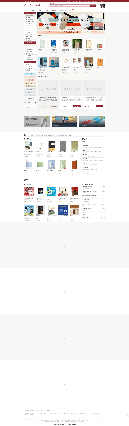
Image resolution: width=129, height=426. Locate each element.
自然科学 (27, 36)
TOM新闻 (32, 413)
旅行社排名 (52, 413)
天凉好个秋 (38, 215)
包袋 (29, 66)
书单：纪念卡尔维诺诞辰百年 (98, 22)
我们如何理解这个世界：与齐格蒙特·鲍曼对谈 (54, 50)
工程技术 (27, 34)
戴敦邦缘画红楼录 (100, 49)
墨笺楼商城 (85, 145)
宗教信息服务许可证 (84, 420)
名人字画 (31, 44)
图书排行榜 (27, 413)
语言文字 (32, 21)
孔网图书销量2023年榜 (98, 24)
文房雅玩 (32, 53)
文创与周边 (28, 62)
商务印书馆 (37, 135)
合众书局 (85, 150)
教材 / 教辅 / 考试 (29, 38)
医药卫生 (31, 36)
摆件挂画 (30, 68)
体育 (31, 32)
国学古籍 (27, 19)
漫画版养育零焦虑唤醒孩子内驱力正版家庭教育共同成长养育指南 (65, 50)
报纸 (29, 17)
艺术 (31, 23)
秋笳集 (59, 170)
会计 (89, 413)
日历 (26, 66)
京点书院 (97, 413)
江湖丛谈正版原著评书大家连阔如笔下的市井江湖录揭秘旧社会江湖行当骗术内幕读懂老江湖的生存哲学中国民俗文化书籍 (62, 197)
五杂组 (25, 170)
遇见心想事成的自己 (87, 212)
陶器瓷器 (27, 57)
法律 (29, 25)
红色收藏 (27, 59)
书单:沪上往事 (96, 13)
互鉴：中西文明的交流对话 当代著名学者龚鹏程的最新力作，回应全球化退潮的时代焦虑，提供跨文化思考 (74, 197)
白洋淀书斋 (85, 167)
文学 (29, 21)
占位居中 (32, 5)
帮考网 (61, 413)
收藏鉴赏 (31, 19)
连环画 (27, 49)
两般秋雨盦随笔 (38, 170)
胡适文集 (70, 135)
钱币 (31, 51)
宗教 (31, 27)
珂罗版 (42, 135)
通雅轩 (84, 141)
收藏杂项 (31, 59)
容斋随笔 (37, 151)
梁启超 (45, 135)
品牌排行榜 (46, 413)
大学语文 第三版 (86, 217)
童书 (26, 32)
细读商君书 (53, 67)
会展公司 (85, 413)
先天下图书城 (86, 172)
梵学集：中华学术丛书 (62, 151)
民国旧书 (31, 15)
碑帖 (26, 53)
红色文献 (27, 40)
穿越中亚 (71, 215)
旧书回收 (26, 414)
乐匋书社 (85, 158)
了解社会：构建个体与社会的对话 (77, 50)
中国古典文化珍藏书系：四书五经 (90, 191)
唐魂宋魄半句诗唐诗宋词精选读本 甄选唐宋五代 (88, 68)
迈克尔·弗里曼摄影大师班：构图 (90, 195)
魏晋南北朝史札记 (89, 49)
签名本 (31, 40)
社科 (29, 30)
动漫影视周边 (28, 70)
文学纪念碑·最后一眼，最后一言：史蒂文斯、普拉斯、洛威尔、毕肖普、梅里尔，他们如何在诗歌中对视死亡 (42, 68)
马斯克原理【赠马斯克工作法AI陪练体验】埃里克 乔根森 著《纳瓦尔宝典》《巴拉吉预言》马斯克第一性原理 (28, 197)
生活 (29, 32)
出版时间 (48, 410)
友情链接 (27, 410)
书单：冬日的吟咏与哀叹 (98, 26)
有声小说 (36, 413)
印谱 (29, 53)
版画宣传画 (31, 49)
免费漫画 (81, 413)
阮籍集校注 (72, 170)
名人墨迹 (27, 44)
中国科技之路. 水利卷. (87, 186)
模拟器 (64, 413)
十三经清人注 (51, 135)
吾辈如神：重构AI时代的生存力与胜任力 (40, 197)
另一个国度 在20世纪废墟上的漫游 (63, 216)
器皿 (26, 68)
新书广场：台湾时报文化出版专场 (98, 20)
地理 (29, 23)
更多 (44, 35)
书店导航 (42, 410)
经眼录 (66, 135)
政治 (26, 25)
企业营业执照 (77, 420)
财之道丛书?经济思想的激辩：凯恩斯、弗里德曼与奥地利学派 (29, 216)
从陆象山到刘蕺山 (73, 151)
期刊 (26, 17)
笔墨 (26, 64)
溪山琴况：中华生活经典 (28, 151)
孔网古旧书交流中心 (97, 18)
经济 (26, 30)
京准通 (93, 413)
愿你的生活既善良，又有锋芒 (89, 204)
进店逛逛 (48, 76)
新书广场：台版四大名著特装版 (98, 16)
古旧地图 (27, 47)
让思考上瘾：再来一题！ (51, 196)
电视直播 (72, 413)
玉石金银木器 (28, 55)
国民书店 (85, 163)
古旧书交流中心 (31, 99)
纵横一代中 (41, 49)
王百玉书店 (85, 154)
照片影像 (31, 47)
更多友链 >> (31, 414)
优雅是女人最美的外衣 (87, 208)
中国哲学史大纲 (50, 151)
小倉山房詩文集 (50, 170)
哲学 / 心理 (28, 27)
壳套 (31, 66)
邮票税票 (27, 51)
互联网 (31, 34)
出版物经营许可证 (70, 420)
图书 (27, 13)
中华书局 (56, 135)
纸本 (29, 64)
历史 (26, 23)
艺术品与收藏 (29, 42)
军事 (31, 25)
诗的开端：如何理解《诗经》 (65, 68)
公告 (25, 102)
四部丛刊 (32, 135)
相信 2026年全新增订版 (77, 68)
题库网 (68, 413)
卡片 (31, 64)
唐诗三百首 (61, 135)
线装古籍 (27, 15)
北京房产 (41, 413)
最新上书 (33, 13)
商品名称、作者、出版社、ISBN (57, 5)
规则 (29, 102)
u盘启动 (76, 413)
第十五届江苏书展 (97, 28)
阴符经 (98, 67)
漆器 (32, 55)
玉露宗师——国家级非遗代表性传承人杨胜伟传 (51, 216)
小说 (26, 21)
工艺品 (31, 57)
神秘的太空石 (86, 199)
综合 (31, 30)
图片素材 (56, 413)
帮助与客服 (34, 102)
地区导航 (37, 410)
